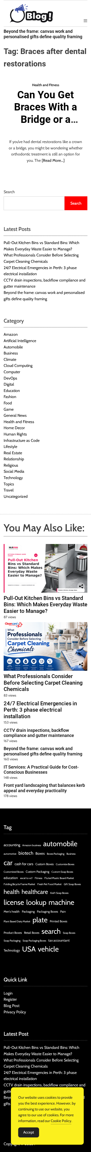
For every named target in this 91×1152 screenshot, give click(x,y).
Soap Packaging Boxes (34, 940)
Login (8, 993)
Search (9, 192)
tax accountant (59, 940)
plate (40, 920)
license (14, 902)
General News (15, 415)
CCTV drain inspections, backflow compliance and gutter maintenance (39, 733)
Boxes (40, 853)
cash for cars (24, 864)
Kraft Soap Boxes (59, 893)
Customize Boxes (65, 864)
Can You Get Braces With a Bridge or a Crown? (45, 113)
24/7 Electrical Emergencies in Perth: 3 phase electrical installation (40, 709)
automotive (10, 853)
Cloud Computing (18, 365)
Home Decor (14, 428)
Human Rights (15, 434)
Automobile (13, 347)
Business (11, 353)
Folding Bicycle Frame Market (19, 884)
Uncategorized (16, 496)
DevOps (10, 378)
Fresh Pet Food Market (49, 884)
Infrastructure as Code (22, 440)
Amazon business (31, 845)
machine (61, 902)
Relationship (14, 459)
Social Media (14, 471)
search (51, 931)
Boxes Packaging (55, 853)
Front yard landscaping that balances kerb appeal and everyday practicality (44, 788)
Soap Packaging (12, 940)
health (11, 891)
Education (12, 390)
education (11, 878)
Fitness (38, 878)
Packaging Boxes (47, 911)
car (8, 862)
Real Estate (13, 453)
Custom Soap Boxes (62, 871)
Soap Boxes (69, 932)
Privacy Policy (15, 1012)
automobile (60, 843)
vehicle (48, 949)
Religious (11, 465)
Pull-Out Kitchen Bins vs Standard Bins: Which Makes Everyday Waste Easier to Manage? (45, 604)
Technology (13, 477)
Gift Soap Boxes (72, 884)
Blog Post (11, 1005)
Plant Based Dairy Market (17, 921)
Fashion (10, 396)
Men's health (12, 911)
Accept (28, 1132)
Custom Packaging (37, 871)
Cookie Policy (61, 1121)
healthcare (35, 891)
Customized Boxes (14, 871)
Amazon (11, 334)
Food (8, 403)
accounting (12, 845)
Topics (9, 484)
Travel (9, 490)
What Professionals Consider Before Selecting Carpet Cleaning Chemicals (43, 682)
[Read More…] (53, 160)
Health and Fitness (45, 85)
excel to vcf (26, 878)
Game (9, 409)
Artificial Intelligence (20, 340)
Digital (9, 384)
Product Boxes (13, 932)
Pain (63, 911)
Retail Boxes (31, 932)
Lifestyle (10, 446)
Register (10, 999)
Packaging (28, 911)
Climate (10, 359)
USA (29, 949)
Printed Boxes (58, 921)
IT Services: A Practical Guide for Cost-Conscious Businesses (41, 769)
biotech (25, 853)
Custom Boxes (44, 864)
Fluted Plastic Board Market (59, 878)
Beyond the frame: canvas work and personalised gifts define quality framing (43, 34)
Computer (12, 372)
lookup (36, 902)
